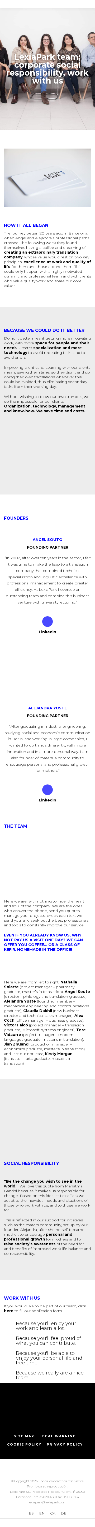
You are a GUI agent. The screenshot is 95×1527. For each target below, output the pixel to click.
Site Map (24, 1436)
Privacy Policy (65, 1444)
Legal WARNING (58, 1436)
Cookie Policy (24, 1444)
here (8, 1310)
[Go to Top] (87, 1519)
